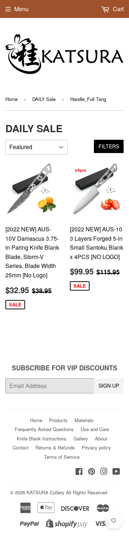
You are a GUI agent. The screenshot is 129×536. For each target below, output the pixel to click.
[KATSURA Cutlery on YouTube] (116, 472)
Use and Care (95, 429)
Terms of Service (62, 456)
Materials (84, 420)
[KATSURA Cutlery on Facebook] (79, 472)
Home (11, 99)
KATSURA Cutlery (45, 492)
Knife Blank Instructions (42, 438)
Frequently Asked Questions (44, 429)
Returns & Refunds (55, 447)
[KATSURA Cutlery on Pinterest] (91, 472)
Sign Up (109, 385)
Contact (21, 447)
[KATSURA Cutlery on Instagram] (104, 472)
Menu (21, 9)
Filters (109, 146)
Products (58, 420)
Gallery (80, 438)
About (101, 438)
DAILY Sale (44, 99)
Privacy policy (96, 447)
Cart (117, 9)
